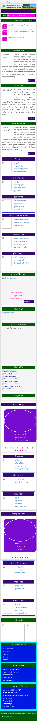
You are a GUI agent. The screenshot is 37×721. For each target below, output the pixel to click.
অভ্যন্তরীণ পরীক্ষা (20, 573)
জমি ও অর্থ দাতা (19, 610)
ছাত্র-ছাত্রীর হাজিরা (19, 188)
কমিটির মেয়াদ (18, 460)
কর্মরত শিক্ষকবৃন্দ (18, 163)
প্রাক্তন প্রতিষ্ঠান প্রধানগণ (21, 220)
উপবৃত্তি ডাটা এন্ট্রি (19, 260)
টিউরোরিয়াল (18, 498)
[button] (5, 448)
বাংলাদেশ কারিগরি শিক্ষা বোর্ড (10, 672)
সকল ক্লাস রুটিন (19, 185)
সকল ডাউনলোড (19, 479)
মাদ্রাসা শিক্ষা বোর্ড (8, 677)
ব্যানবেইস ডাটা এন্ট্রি (19, 244)
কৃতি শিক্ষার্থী (17, 191)
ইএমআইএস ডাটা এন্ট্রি (20, 247)
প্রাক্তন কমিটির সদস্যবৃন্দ (22, 469)
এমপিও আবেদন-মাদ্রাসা (20, 241)
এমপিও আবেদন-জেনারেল (21, 239)
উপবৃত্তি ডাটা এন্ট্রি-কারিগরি (21, 263)
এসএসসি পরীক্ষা (19, 570)
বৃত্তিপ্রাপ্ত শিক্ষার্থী (19, 207)
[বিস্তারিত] (9, 284)
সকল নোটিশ (32, 20)
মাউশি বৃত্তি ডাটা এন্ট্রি (20, 257)
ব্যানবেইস (5, 660)
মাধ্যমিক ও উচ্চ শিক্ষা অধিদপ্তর (11, 669)
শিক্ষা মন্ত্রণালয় (7, 657)
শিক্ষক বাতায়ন (6, 651)
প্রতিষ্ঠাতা (17, 605)
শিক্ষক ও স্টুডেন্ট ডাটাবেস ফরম (16, 38)
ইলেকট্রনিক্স (18, 504)
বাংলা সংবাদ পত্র (7, 654)
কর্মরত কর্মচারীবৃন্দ (18, 166)
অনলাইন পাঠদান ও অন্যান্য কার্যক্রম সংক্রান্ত (21, 31)
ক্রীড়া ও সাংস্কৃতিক (20, 507)
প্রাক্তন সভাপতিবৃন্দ (20, 466)
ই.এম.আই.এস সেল (8, 649)
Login (9, 2)
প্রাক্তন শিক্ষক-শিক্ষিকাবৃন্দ (21, 223)
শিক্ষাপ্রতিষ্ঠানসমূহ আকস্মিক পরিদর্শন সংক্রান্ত (20, 25)
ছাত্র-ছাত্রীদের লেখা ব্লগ (22, 482)
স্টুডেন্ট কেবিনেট (18, 204)
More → (31, 81)
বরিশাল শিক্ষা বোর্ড (8, 675)
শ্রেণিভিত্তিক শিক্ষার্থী (20, 201)
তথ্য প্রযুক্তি (18, 501)
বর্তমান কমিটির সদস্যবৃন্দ (21, 463)
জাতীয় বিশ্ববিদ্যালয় (8, 680)
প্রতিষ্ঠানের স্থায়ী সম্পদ (21, 613)
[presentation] (19, 445)
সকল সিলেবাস (18, 182)
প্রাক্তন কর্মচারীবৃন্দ (19, 225)
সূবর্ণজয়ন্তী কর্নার (19, 589)
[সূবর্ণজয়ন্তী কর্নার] (8, 315)
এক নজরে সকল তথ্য (21, 608)
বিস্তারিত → (28, 301)
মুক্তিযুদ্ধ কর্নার (19, 586)
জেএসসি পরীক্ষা (19, 567)
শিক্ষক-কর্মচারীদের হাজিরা (21, 169)
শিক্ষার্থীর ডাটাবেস (18, 209)
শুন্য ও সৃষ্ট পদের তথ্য (20, 172)
